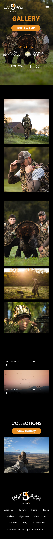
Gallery (22, 510)
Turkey (10, 516)
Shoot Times (40, 516)
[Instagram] (37, 66)
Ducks (34, 510)
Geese (45, 510)
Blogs (25, 522)
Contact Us (39, 522)
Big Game (24, 516)
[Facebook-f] (30, 66)
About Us (8, 510)
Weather (12, 522)
